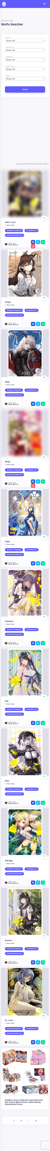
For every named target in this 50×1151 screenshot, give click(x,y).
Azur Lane (10, 225)
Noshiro (8, 940)
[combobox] (25, 40)
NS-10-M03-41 (13, 724)
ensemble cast (31, 230)
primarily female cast (14, 235)
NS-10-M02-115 (13, 325)
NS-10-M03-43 (13, 883)
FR (44, 218)
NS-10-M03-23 (13, 564)
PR (44, 936)
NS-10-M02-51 (13, 245)
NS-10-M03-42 (13, 804)
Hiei (6, 701)
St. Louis (9, 1020)
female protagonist (14, 230)
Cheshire (9, 621)
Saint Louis (10, 222)
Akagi (7, 461)
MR (44, 457)
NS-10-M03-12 (13, 963)
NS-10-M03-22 (13, 484)
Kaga (7, 541)
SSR (43, 1016)
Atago (8, 302)
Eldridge (9, 860)
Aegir (7, 381)
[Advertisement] (25, 129)
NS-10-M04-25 (13, 1043)
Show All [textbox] (10, 40)
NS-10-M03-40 (13, 644)
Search (25, 89)
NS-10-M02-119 (13, 405)
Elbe (7, 781)
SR (44, 297)
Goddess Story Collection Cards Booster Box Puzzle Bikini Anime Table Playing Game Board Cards (24, 1102)
